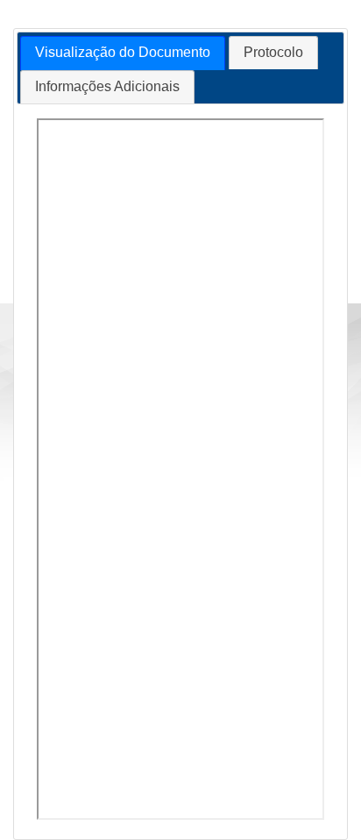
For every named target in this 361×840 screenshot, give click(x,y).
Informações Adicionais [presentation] (107, 86)
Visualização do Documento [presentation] (122, 52)
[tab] (122, 53)
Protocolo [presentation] (273, 52)
